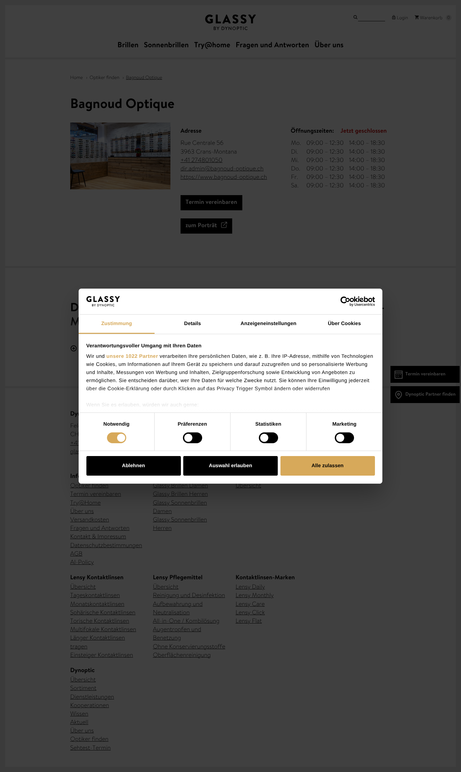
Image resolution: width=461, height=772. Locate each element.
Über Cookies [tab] (344, 323)
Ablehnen (133, 466)
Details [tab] (192, 323)
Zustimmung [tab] (116, 323)
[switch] (192, 437)
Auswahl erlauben (230, 466)
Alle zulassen (327, 466)
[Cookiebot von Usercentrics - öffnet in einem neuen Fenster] (345, 301)
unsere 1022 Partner (132, 356)
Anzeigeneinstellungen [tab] (268, 323)
